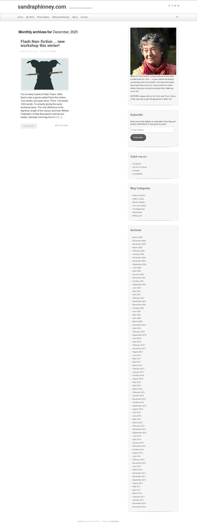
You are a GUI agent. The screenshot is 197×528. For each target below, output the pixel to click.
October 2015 (138, 402)
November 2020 (139, 304)
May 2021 (137, 291)
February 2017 (139, 368)
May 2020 (137, 314)
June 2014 (137, 435)
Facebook (137, 163)
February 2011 (139, 496)
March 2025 (137, 247)
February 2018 (139, 345)
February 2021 (139, 298)
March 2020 (137, 321)
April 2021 (137, 294)
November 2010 (139, 506)
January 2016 (138, 395)
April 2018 (137, 341)
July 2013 (137, 456)
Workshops (137, 212)
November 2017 (139, 348)
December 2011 (139, 473)
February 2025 (139, 250)
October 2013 (138, 449)
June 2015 (137, 415)
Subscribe (138, 137)
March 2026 (137, 237)
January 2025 (138, 254)
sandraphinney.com (42, 6)
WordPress (115, 521)
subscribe (134, 91)
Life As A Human (140, 167)
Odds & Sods (138, 198)
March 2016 (137, 388)
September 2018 (139, 334)
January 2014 (138, 442)
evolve (80, 521)
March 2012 (137, 469)
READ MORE (28, 126)
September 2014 (139, 432)
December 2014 (139, 429)
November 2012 (139, 463)
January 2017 (138, 372)
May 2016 (137, 382)
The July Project (139, 205)
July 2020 (137, 311)
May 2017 (137, 358)
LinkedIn (136, 170)
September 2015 (139, 405)
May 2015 (137, 419)
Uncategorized (139, 208)
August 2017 (138, 351)
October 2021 (138, 281)
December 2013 (139, 446)
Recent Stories (139, 202)
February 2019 (139, 331)
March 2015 (137, 422)
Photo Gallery (170, 96)
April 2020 (137, 318)
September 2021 (139, 284)
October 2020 (138, 308)
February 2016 (139, 392)
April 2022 (137, 270)
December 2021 (139, 277)
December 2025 (139, 240)
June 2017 (137, 355)
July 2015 (137, 412)
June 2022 (137, 267)
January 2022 (138, 274)
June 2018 (137, 338)
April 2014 (137, 439)
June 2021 (137, 287)
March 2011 (137, 493)
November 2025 (139, 244)
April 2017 (137, 361)
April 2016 (137, 385)
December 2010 (139, 503)
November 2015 (139, 399)
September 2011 (139, 479)
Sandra (53, 51)
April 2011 (137, 489)
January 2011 (138, 500)
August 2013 (138, 452)
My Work (146, 79)
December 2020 (139, 301)
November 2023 (139, 260)
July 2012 (137, 466)
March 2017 (137, 365)
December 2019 (139, 324)
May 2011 (137, 486)
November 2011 (139, 476)
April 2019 (137, 328)
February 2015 (139, 425)
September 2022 (139, 264)
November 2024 (139, 257)
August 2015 (138, 409)
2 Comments (63, 125)
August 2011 (138, 483)
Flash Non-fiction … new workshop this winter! (43, 43)
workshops (147, 85)
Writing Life (137, 215)
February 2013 (139, 459)
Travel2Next (137, 173)
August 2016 (138, 378)
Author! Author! (139, 195)
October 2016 (138, 375)
